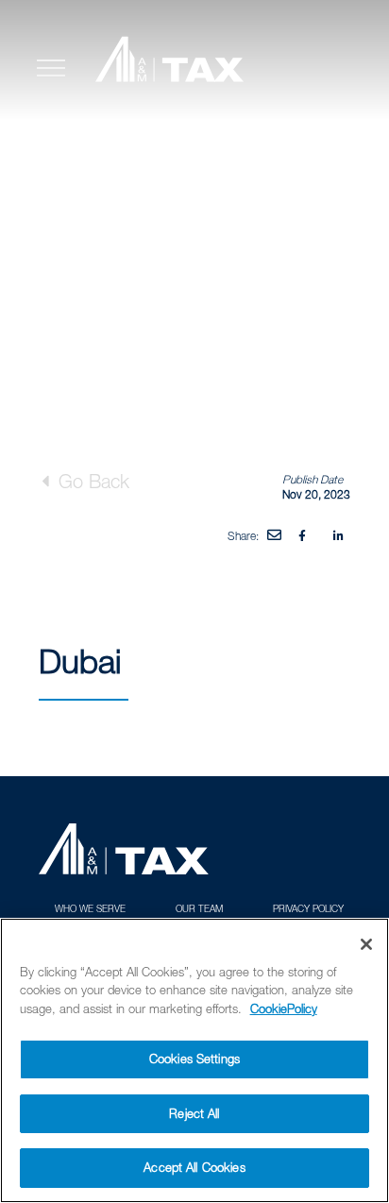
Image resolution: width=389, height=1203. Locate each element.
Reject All (194, 1113)
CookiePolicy (283, 1008)
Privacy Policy (308, 908)
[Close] (366, 944)
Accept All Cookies (194, 1167)
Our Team (199, 908)
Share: (243, 536)
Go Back (91, 481)
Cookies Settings (194, 1058)
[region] (194, 1060)
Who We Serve (90, 908)
